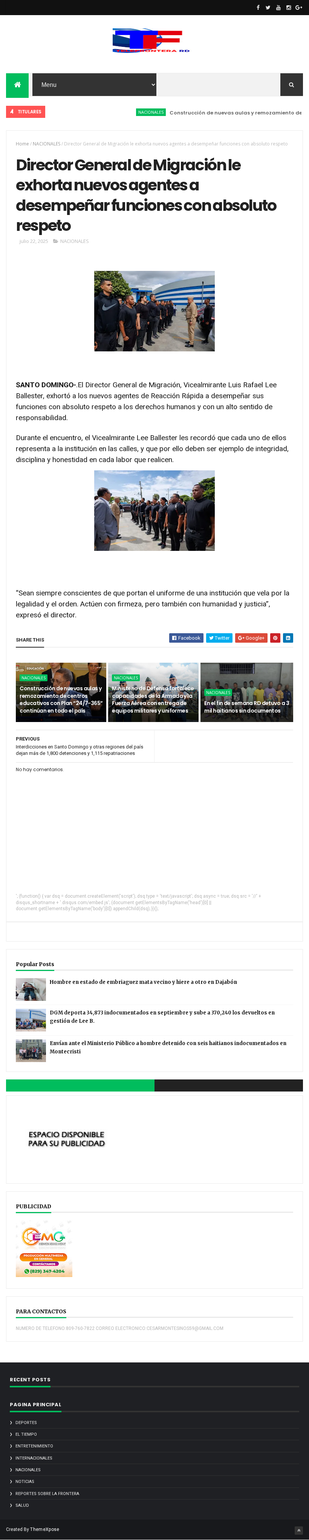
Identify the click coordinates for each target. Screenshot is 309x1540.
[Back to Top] (299, 1530)
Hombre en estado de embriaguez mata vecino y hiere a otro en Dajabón (143, 982)
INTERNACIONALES (33, 1458)
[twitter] (268, 7)
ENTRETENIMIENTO (34, 1446)
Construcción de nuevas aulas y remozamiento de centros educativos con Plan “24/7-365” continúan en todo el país (61, 699)
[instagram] (289, 7)
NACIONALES (134, 112)
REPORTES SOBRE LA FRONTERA (47, 1493)
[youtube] (278, 7)
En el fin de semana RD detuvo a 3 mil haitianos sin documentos (246, 706)
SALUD (22, 1505)
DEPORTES (26, 1422)
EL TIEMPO (26, 1434)
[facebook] (258, 7)
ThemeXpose (44, 1529)
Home (22, 144)
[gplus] (299, 7)
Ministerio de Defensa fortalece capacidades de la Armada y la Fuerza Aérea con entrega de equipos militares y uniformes (153, 699)
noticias (24, 1481)
